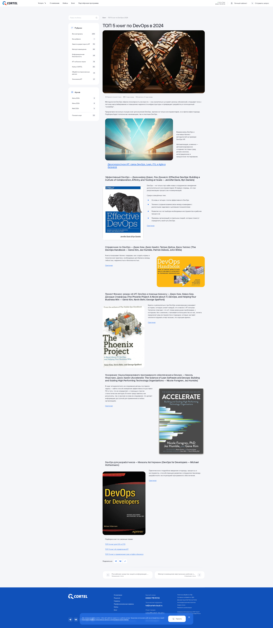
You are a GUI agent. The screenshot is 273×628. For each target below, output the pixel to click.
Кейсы (65, 3)
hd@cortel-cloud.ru (154, 605)
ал (154, 226)
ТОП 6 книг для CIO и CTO (115, 544)
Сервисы (117, 601)
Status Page (221, 2)
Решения (117, 598)
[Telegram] (70, 619)
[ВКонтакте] (76, 619)
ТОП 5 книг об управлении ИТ (117, 549)
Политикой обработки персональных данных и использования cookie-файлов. (105, 619)
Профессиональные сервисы (124, 604)
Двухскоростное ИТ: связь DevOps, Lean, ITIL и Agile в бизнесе (137, 166)
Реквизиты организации (184, 607)
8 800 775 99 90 (153, 598)
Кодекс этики (181, 605)
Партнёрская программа (88, 3)
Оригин (150, 226)
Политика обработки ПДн (184, 595)
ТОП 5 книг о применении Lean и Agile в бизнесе (124, 554)
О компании (54, 3)
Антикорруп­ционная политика (186, 602)
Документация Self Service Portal (187, 600)
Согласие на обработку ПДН (185, 597)
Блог (73, 3)
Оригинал (109, 265)
